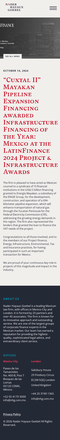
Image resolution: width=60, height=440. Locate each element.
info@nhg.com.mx (14, 400)
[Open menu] (53, 8)
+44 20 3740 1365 (42, 393)
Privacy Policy (12, 414)
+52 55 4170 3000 (14, 396)
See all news (12, 56)
